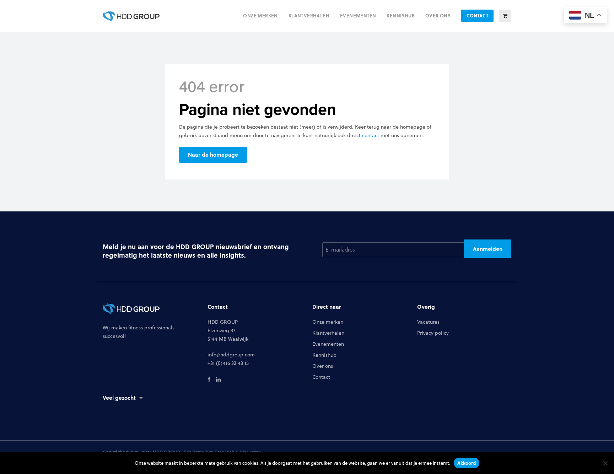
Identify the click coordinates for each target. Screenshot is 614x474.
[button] (505, 16)
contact (370, 135)
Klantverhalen (328, 332)
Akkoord (466, 462)
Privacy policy (433, 332)
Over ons (322, 366)
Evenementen (328, 344)
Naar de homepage (213, 154)
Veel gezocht (119, 398)
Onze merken (327, 321)
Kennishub (324, 355)
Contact (321, 377)
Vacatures (428, 321)
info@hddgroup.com (231, 354)
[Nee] (605, 463)
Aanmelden (487, 249)
